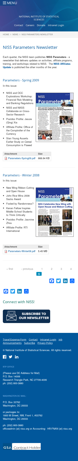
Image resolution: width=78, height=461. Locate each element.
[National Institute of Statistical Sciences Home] (39, 9)
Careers (30, 25)
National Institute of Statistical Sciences (39, 18)
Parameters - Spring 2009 (21, 80)
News (15, 34)
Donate (41, 25)
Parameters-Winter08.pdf (21, 251)
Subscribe (29, 343)
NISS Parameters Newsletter (37, 34)
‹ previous (27, 269)
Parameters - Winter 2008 (21, 175)
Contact (18, 25)
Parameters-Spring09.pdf (21, 158)
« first (9, 269)
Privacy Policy (45, 343)
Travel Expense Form (14, 339)
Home (6, 34)
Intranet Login (56, 25)
